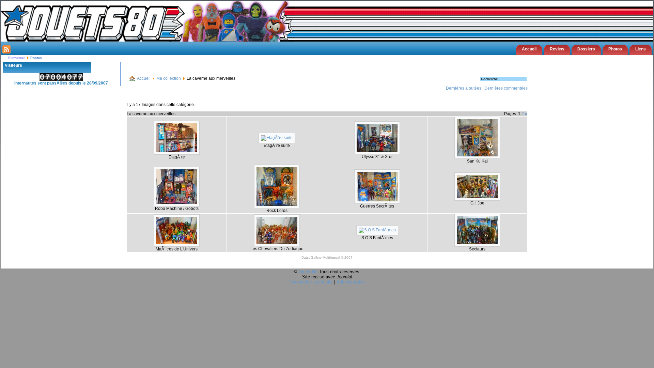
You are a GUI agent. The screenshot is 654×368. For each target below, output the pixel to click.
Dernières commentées (506, 88)
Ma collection (168, 78)
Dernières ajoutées (463, 88)
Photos (615, 49)
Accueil (529, 49)
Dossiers (586, 49)
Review (557, 49)
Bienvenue (16, 58)
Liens (640, 49)
